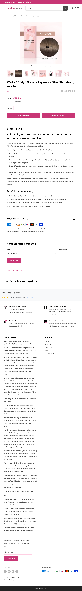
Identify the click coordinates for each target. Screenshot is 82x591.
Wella (9, 91)
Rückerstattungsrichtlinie (15, 270)
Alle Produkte (13, 16)
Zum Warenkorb (23, 115)
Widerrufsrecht (49, 353)
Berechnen (14, 260)
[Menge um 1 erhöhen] (28, 108)
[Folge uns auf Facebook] (5, 571)
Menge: (9, 108)
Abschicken (11, 558)
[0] (76, 8)
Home (5, 16)
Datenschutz (48, 347)
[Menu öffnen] (5, 8)
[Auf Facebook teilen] (62, 91)
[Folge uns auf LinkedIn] (16, 571)
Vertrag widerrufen (41, 588)
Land (9, 249)
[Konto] (72, 8)
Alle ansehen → (31, 297)
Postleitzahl (63, 249)
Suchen (47, 341)
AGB (46, 350)
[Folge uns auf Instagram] (9, 571)
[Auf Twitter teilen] (69, 91)
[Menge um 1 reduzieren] (16, 108)
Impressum (48, 344)
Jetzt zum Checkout (58, 115)
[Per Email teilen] (73, 91)
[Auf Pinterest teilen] (65, 91)
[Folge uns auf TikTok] (13, 571)
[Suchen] (65, 8)
